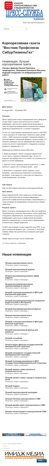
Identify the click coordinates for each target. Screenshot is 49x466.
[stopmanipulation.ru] (35, 434)
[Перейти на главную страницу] (21, 5)
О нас (5, 446)
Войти (25, 23)
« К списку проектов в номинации (13, 243)
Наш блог (6, 448)
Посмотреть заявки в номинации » (17, 265)
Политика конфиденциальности (14, 450)
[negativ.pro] (13, 434)
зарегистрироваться (37, 23)
